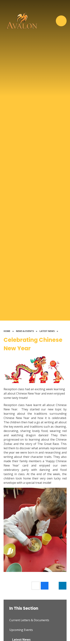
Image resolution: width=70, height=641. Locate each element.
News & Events (25, 331)
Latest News (47, 331)
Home (7, 331)
